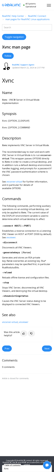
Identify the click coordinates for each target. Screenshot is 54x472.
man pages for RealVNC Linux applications (27, 19)
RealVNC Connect (37, 16)
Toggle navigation (14, 36)
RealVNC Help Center (13, 16)
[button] (49, 5)
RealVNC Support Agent (23, 64)
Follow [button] (8, 55)
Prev (7, 348)
